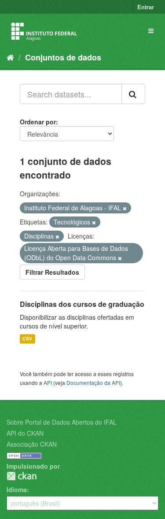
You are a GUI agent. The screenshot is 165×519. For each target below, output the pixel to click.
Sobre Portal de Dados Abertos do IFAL (62, 422)
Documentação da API (93, 382)
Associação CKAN (32, 444)
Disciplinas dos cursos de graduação (82, 304)
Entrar (145, 7)
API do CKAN (25, 433)
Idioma (17, 489)
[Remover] (125, 208)
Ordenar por (38, 121)
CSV (27, 339)
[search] (133, 94)
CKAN (22, 476)
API (48, 382)
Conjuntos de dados (63, 57)
